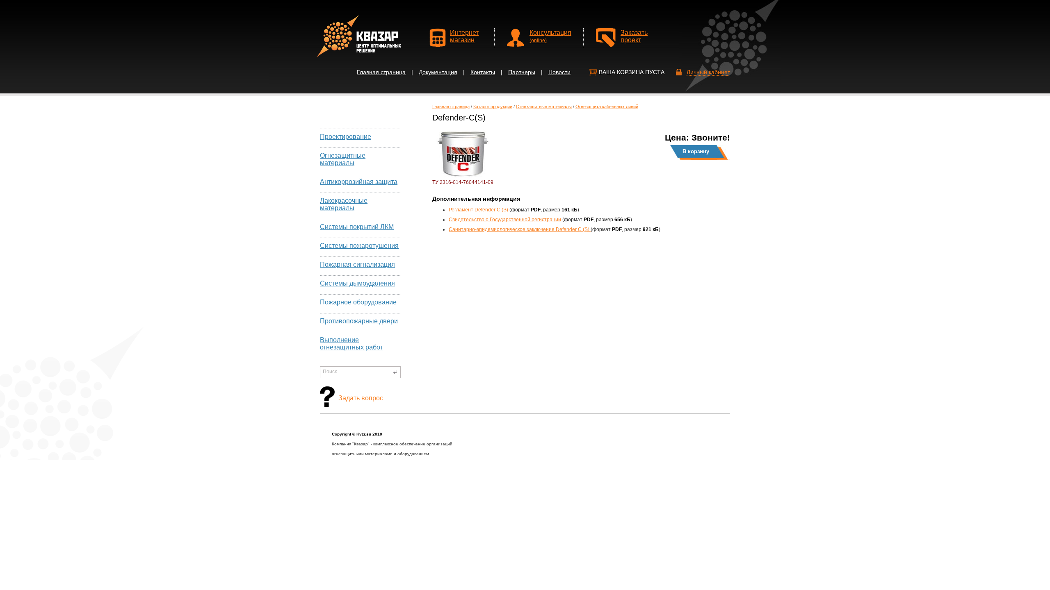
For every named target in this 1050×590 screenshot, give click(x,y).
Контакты (482, 72)
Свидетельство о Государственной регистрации (505, 219)
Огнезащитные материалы (342, 159)
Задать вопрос (360, 398)
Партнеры (521, 72)
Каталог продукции (492, 106)
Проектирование (345, 136)
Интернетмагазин (464, 36)
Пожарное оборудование (358, 302)
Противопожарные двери (359, 321)
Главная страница (381, 72)
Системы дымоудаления (357, 283)
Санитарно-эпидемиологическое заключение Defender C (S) (520, 229)
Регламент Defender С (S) (478, 210)
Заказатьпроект (634, 36)
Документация (438, 72)
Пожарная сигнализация (357, 264)
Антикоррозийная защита (358, 181)
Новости (559, 72)
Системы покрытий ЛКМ (357, 226)
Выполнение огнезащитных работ (351, 343)
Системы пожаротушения (359, 245)
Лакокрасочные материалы (344, 204)
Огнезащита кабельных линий (606, 106)
